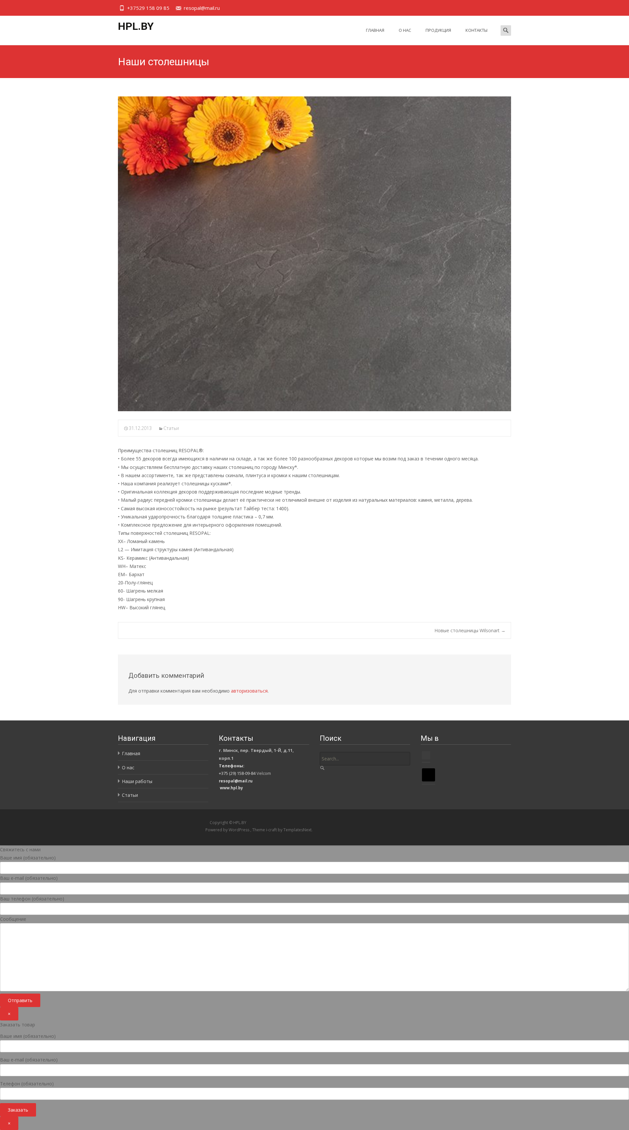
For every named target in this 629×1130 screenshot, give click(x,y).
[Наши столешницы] (314, 253)
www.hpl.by (231, 787)
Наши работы (137, 781)
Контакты (476, 30)
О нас (405, 30)
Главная (375, 30)
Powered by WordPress (227, 830)
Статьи (171, 428)
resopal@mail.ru (202, 8)
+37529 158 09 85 (148, 8)
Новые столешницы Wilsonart (469, 630)
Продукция (438, 30)
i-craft (272, 830)
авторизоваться (249, 691)
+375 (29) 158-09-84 (237, 773)
